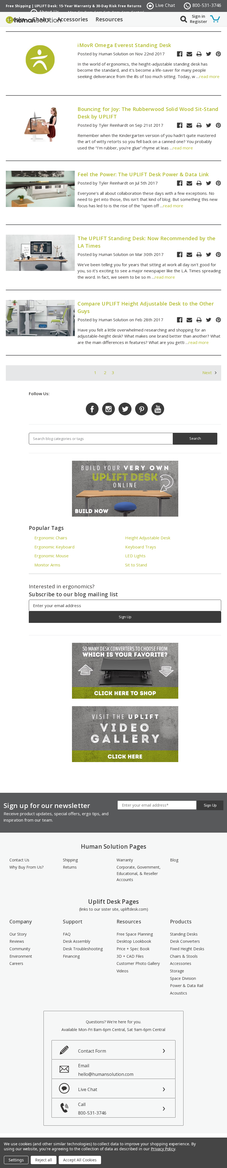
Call (92, 1108)
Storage (177, 970)
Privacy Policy (163, 1148)
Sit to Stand (136, 565)
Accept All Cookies (80, 1159)
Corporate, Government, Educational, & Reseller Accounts (139, 873)
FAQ (67, 934)
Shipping (70, 860)
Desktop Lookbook (134, 941)
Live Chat (165, 5)
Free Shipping (18, 6)
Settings (16, 1159)
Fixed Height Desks (187, 948)
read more (209, 76)
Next (207, 372)
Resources (109, 19)
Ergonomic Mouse (51, 555)
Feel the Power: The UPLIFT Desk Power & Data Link (143, 174)
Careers (16, 963)
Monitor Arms (47, 565)
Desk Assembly (76, 941)
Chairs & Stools (184, 956)
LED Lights (135, 555)
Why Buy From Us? (26, 867)
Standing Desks (184, 934)
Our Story (18, 934)
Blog (174, 860)
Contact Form (92, 1051)
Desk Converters (185, 941)
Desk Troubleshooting (83, 948)
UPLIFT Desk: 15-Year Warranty (63, 6)
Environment (20, 956)
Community (19, 948)
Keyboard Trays (140, 547)
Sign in (198, 16)
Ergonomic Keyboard (54, 547)
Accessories (72, 19)
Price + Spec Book (133, 948)
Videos (122, 970)
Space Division (183, 978)
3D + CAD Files (130, 956)
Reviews (16, 941)
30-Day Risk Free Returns (119, 6)
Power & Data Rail (186, 985)
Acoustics (178, 993)
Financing (71, 956)
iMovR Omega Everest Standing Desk (124, 45)
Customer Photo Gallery (138, 963)
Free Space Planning (135, 934)
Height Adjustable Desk (147, 537)
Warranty (125, 860)
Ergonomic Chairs (50, 537)
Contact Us (19, 860)
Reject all (43, 1159)
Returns (70, 867)
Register (198, 21)
